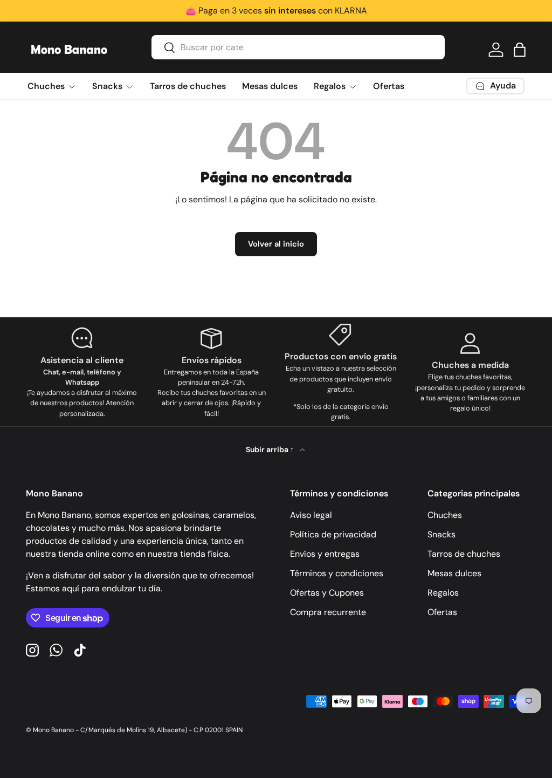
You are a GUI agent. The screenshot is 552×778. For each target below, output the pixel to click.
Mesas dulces (270, 86)
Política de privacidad (333, 534)
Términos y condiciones (336, 573)
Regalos (443, 592)
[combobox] (298, 47)
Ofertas (388, 86)
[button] (520, 50)
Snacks (441, 534)
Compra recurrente (328, 612)
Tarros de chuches (188, 86)
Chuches (444, 515)
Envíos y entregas (325, 553)
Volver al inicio (276, 243)
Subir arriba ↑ (270, 449)
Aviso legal (311, 515)
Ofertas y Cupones (327, 592)
